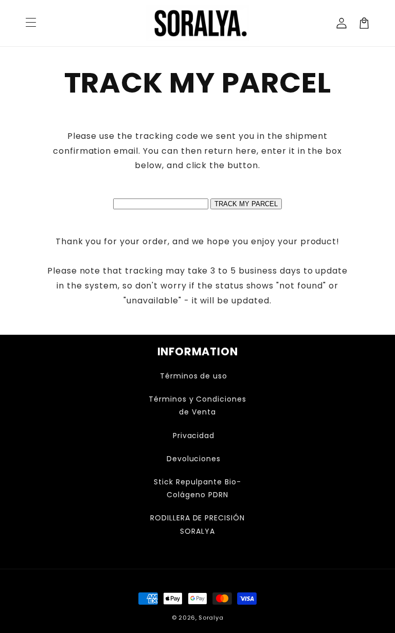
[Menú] (31, 23)
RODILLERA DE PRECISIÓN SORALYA (197, 524)
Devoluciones (194, 459)
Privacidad (194, 435)
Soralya (211, 617)
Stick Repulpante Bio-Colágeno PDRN (197, 488)
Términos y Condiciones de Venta (197, 405)
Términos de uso (193, 376)
